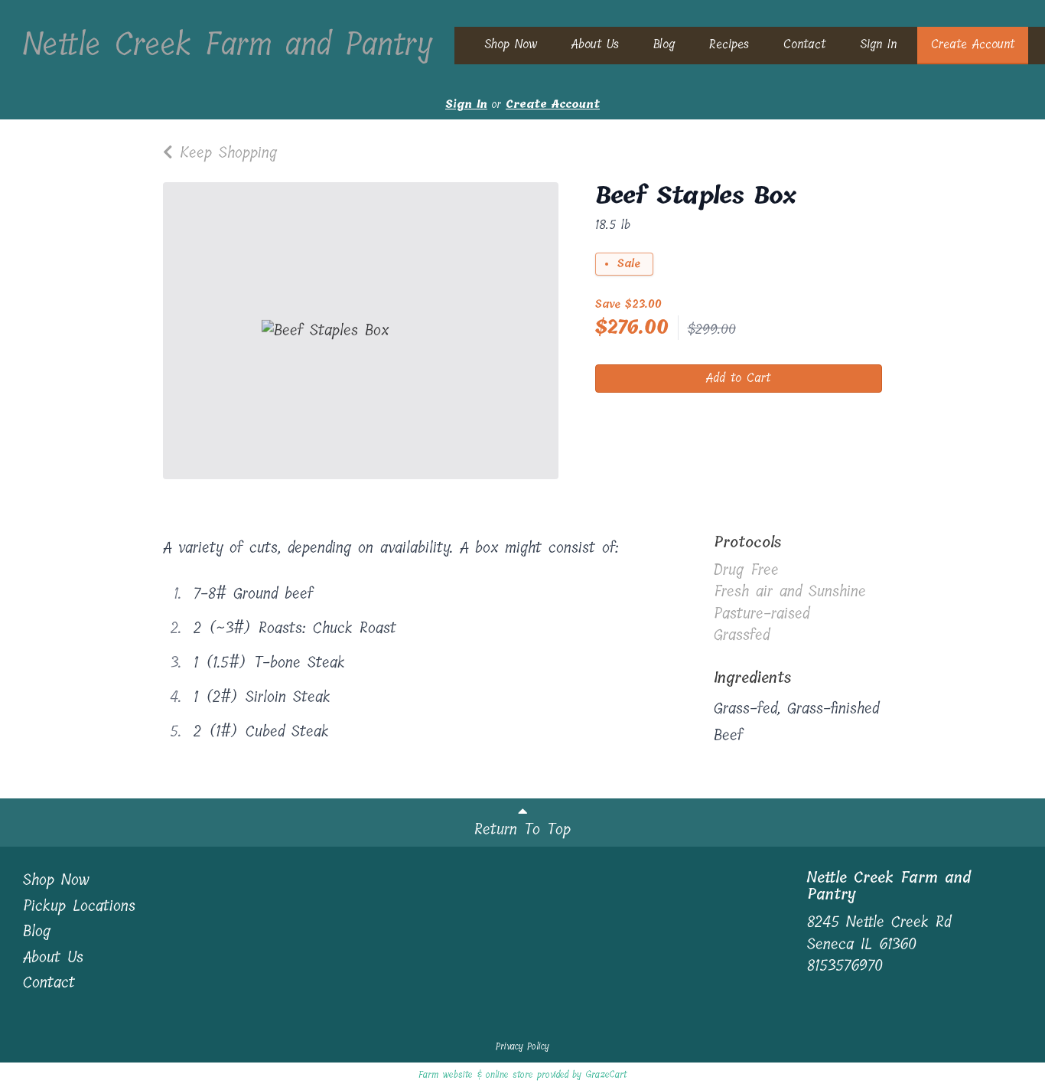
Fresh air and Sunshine (790, 591)
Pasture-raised (761, 613)
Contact (804, 44)
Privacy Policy (522, 1046)
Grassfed (742, 635)
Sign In (878, 44)
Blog (664, 44)
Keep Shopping (225, 152)
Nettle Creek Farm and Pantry (227, 44)
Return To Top (522, 829)
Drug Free (746, 570)
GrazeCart (606, 1074)
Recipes (729, 44)
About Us (595, 44)
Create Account (972, 44)
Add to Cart (738, 377)
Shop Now (510, 44)
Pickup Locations (79, 907)
